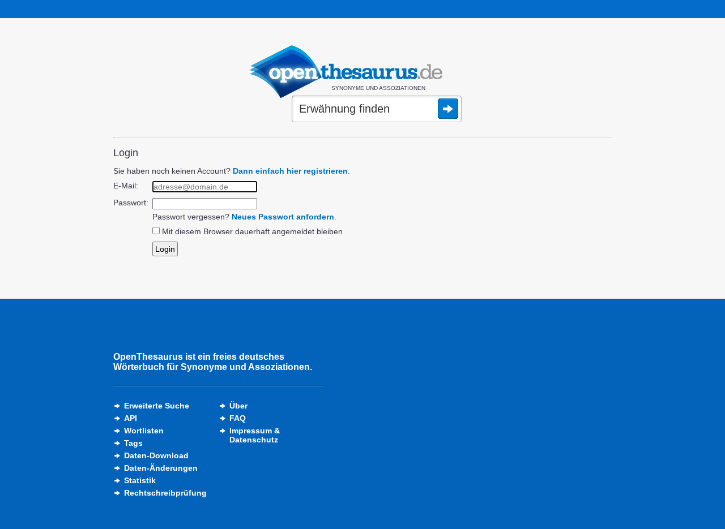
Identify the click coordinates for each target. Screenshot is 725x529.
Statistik (140, 480)
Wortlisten (144, 430)
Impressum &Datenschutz (254, 435)
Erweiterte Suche (156, 405)
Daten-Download (156, 455)
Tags (133, 443)
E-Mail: (125, 185)
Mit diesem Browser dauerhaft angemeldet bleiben (252, 231)
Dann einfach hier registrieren (290, 170)
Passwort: (130, 202)
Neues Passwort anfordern (283, 216)
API (130, 418)
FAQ (237, 418)
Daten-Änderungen (161, 467)
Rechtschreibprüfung (165, 492)
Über (238, 405)
